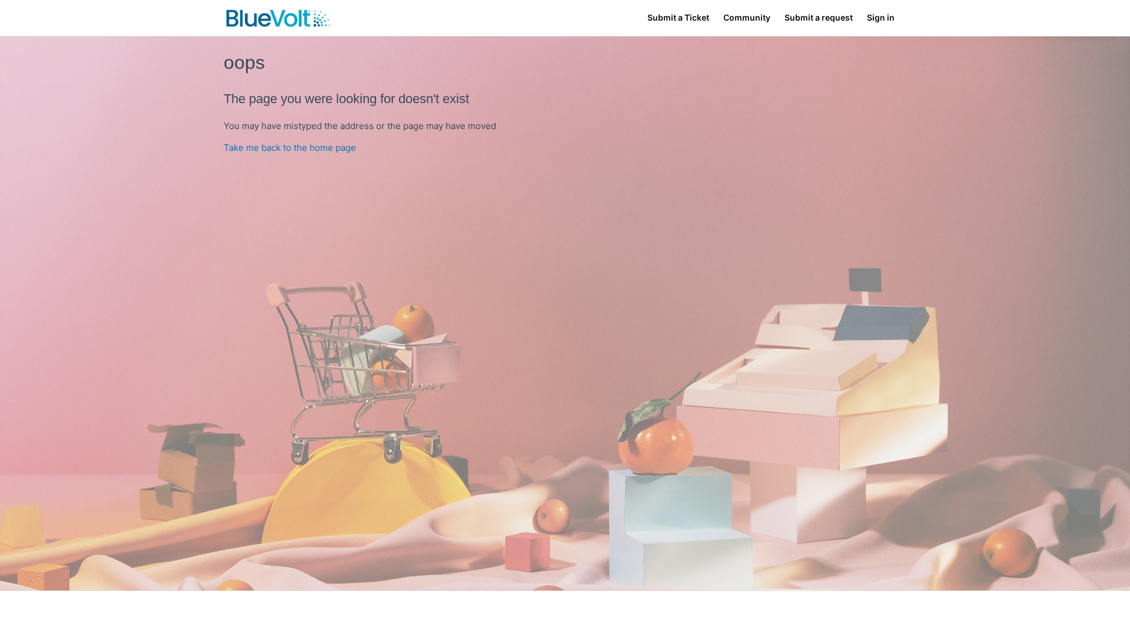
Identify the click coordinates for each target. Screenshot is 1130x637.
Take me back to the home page (290, 147)
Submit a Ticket (678, 17)
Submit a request (819, 17)
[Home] (278, 18)
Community (746, 17)
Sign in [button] (881, 17)
